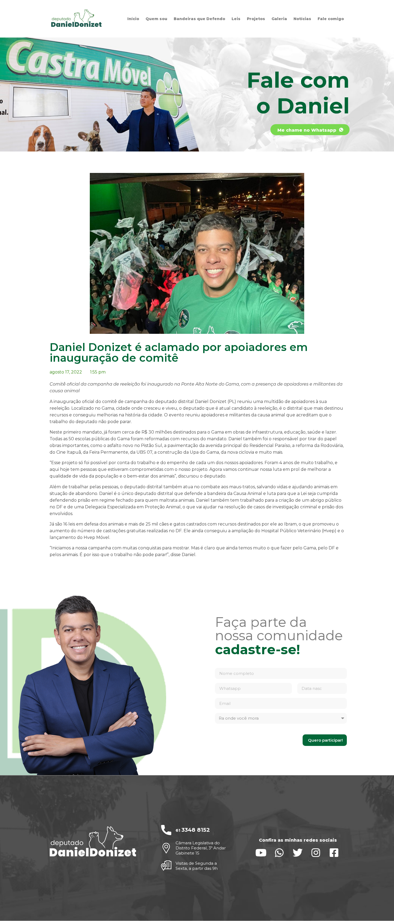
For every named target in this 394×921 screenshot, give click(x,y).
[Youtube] (261, 853)
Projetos (256, 18)
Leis (236, 18)
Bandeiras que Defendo (199, 18)
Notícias (302, 18)
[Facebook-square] (334, 853)
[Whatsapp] (279, 853)
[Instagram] (316, 853)
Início (133, 18)
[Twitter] (298, 853)
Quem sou (156, 18)
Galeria (279, 18)
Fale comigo (331, 18)
